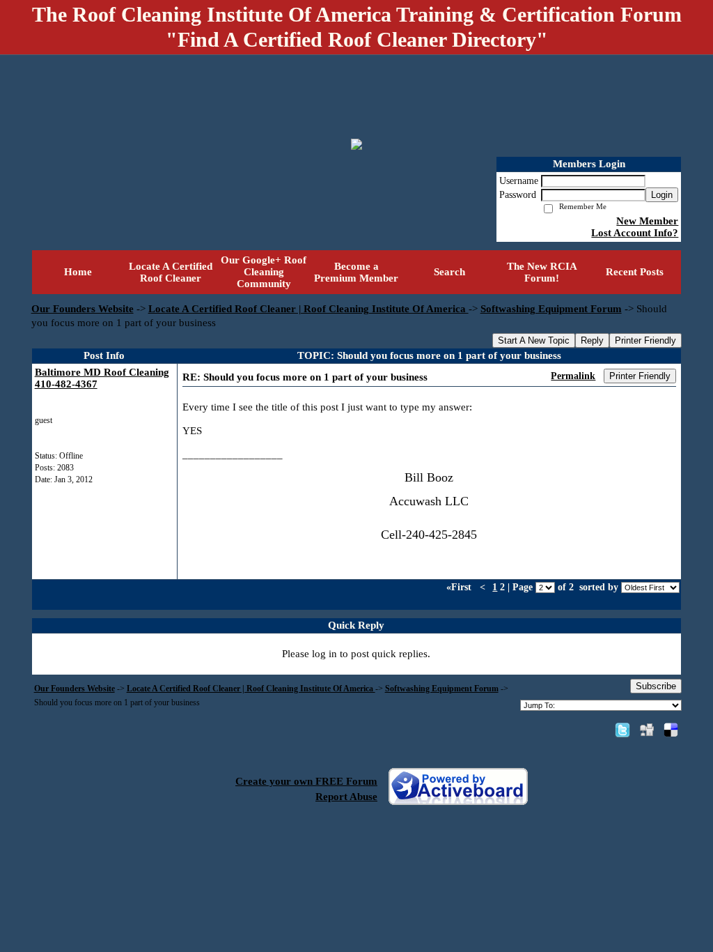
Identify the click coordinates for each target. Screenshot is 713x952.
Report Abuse (346, 796)
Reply (592, 340)
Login (662, 195)
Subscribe (656, 686)
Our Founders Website (82, 308)
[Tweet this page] (622, 729)
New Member (647, 221)
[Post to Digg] (646, 729)
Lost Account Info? (634, 232)
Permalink (573, 376)
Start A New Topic (534, 340)
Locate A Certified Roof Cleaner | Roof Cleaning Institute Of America (308, 308)
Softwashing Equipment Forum (551, 308)
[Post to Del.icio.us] (671, 729)
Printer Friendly (645, 340)
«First (460, 587)
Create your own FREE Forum (306, 781)
